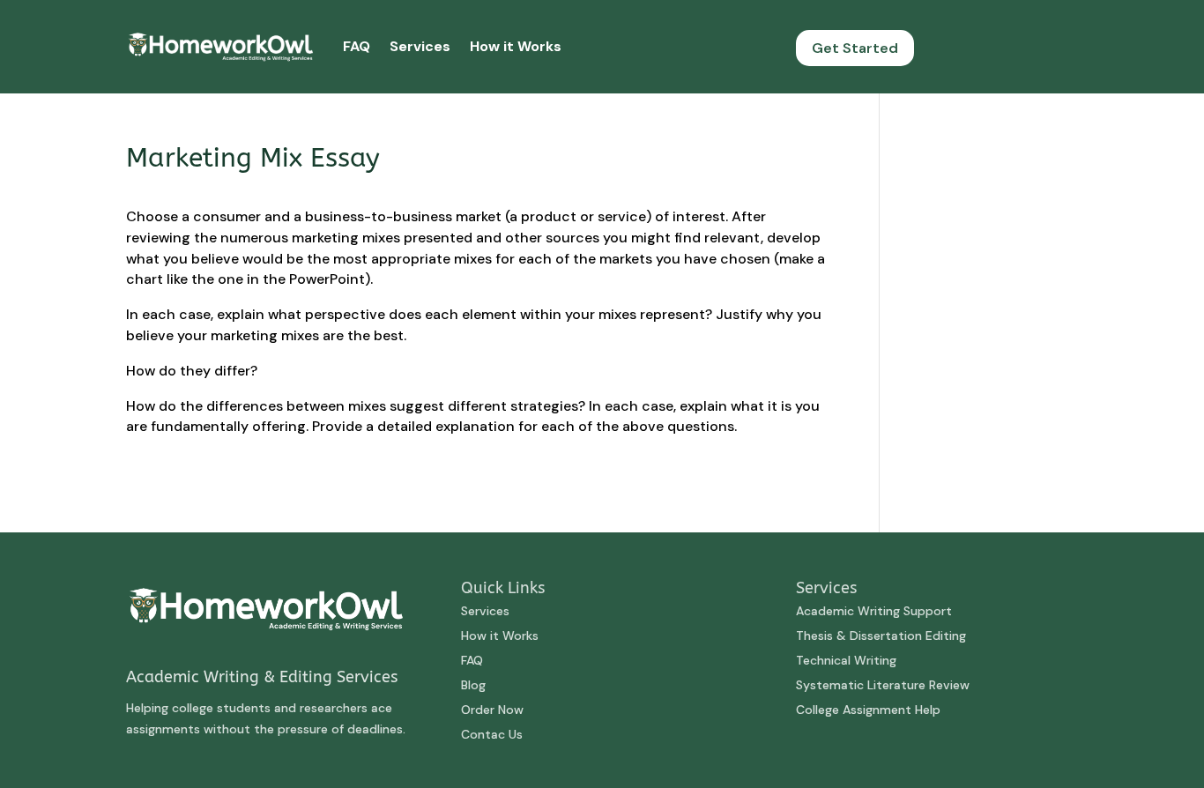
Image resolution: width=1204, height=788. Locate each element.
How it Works (515, 46)
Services (420, 46)
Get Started (855, 48)
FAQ (356, 46)
